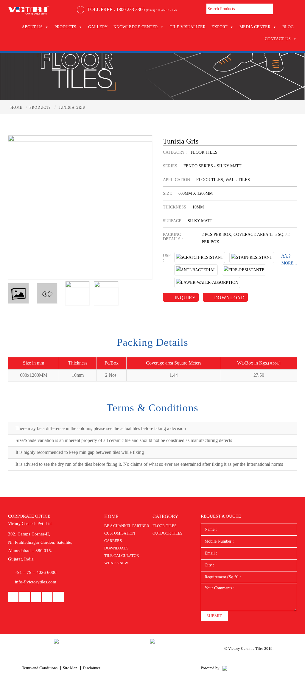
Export (219, 27)
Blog (288, 27)
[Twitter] (58, 597)
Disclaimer (91, 668)
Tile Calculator (121, 555)
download (229, 297)
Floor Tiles (164, 526)
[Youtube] (36, 597)
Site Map (70, 668)
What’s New (116, 563)
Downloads (116, 548)
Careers (113, 540)
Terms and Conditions (39, 668)
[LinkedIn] (24, 597)
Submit (214, 616)
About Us (32, 27)
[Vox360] (224, 668)
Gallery (98, 27)
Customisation (119, 533)
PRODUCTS (65, 27)
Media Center (254, 27)
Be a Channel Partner (126, 526)
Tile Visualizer (188, 27)
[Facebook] (13, 597)
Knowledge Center (135, 27)
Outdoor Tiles (167, 533)
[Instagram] (47, 597)
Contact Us (278, 39)
